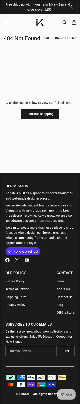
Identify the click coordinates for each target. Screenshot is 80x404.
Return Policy (15, 281)
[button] (8, 22)
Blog (60, 305)
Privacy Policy (16, 305)
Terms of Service (17, 289)
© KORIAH (23, 394)
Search (62, 281)
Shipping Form (16, 297)
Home (46, 38)
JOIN (65, 351)
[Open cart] (74, 22)
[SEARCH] (64, 22)
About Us (63, 289)
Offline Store (65, 312)
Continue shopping (40, 114)
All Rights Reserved (47, 394)
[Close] (71, 7)
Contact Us (65, 297)
